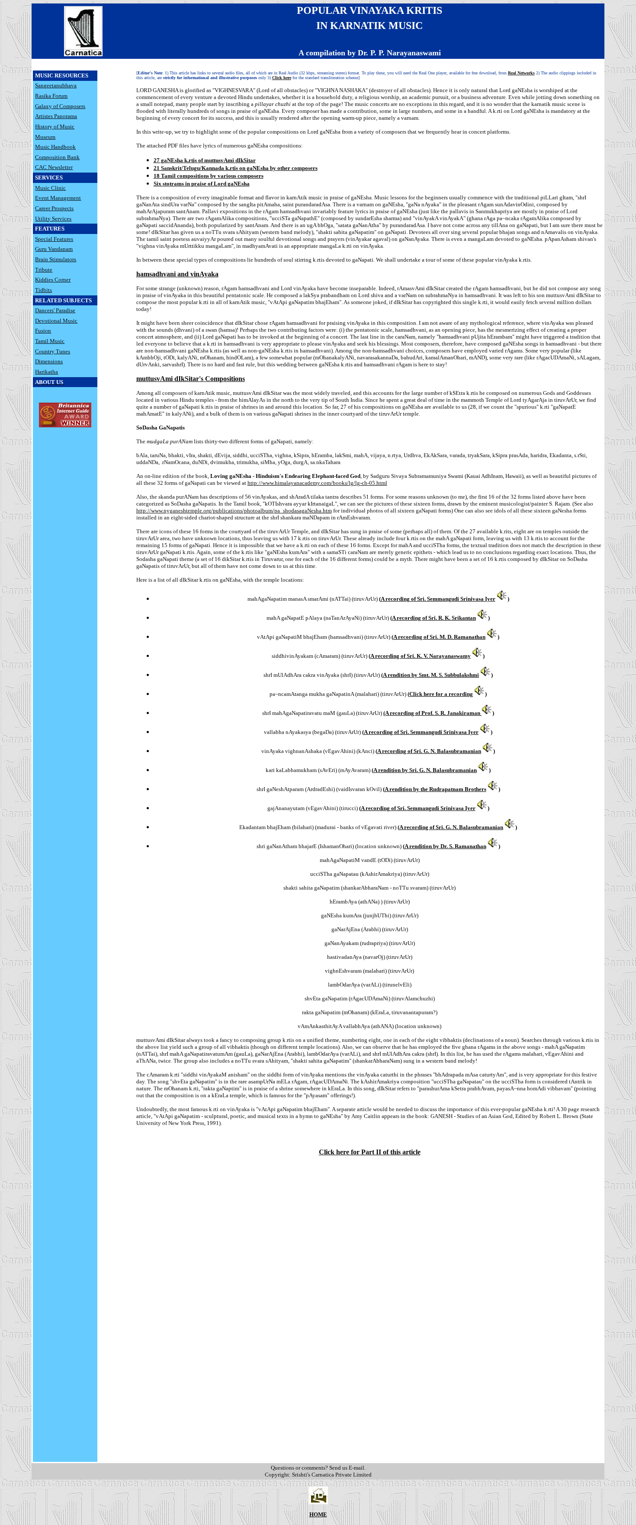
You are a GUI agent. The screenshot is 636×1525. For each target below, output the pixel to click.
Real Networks (521, 72)
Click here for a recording (441, 694)
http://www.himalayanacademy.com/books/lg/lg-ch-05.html (317, 483)
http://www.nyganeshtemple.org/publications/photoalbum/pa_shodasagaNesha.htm (234, 510)
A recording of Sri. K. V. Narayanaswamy (420, 656)
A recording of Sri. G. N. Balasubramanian (429, 751)
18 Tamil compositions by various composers (208, 176)
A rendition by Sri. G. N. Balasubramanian (425, 770)
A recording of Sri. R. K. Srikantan (434, 618)
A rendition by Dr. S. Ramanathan (445, 846)
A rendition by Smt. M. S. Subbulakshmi (431, 675)
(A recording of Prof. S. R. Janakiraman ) (438, 713)
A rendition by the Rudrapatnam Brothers (435, 789)
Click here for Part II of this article (370, 1152)
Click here (281, 77)
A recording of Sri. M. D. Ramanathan (439, 637)
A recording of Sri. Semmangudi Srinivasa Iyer (438, 599)
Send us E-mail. (347, 1467)
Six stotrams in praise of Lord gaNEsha (202, 183)
